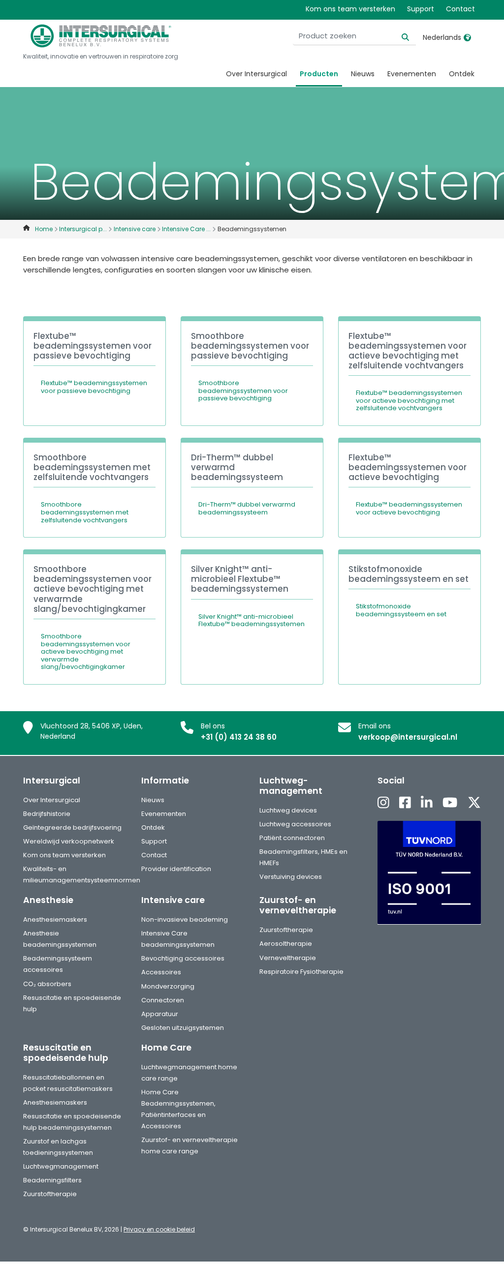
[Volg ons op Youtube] (449, 803)
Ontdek (461, 74)
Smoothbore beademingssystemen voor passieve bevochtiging (243, 390)
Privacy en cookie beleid (159, 1229)
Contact (460, 9)
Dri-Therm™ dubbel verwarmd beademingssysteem (246, 508)
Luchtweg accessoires (295, 824)
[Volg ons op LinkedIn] (427, 803)
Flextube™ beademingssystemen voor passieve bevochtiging (94, 386)
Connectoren (162, 1000)
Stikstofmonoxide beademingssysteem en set (401, 610)
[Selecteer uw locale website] (467, 37)
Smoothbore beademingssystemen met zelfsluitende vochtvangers (84, 512)
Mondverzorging (167, 986)
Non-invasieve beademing (184, 919)
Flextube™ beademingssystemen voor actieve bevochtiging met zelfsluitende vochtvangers (409, 400)
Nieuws (363, 74)
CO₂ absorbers (47, 984)
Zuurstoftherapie (286, 929)
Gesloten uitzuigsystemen (182, 1027)
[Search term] (399, 36)
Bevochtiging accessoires (182, 958)
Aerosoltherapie (285, 943)
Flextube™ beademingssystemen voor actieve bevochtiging (409, 508)
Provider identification (176, 868)
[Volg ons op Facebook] (405, 803)
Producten (319, 74)
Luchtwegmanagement (60, 1166)
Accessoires (161, 972)
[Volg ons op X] (474, 803)
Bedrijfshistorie (46, 813)
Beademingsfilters (52, 1180)
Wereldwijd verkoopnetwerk (68, 841)
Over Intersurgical (256, 74)
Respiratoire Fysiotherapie (301, 971)
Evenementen (411, 74)
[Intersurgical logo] (101, 36)
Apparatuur (159, 1014)
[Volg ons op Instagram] (383, 803)
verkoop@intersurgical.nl (407, 737)
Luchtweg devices (288, 810)
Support (420, 9)
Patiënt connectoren (292, 838)
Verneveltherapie (287, 958)
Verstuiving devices (290, 876)
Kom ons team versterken (350, 9)
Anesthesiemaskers (55, 919)
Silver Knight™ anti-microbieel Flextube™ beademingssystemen (251, 620)
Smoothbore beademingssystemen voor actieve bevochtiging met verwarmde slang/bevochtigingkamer (85, 651)
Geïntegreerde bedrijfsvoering (72, 827)
